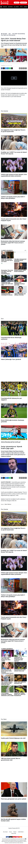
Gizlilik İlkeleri (21, 831)
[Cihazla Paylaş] (12, 68)
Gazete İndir (23, 2)
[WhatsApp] (10, 68)
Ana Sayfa (5, 33)
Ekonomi (10, 6)
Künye (10, 831)
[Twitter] (4, 68)
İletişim (14, 831)
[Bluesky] (6, 68)
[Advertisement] (14, 306)
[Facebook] (2, 68)
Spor (21, 6)
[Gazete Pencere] (4, 2)
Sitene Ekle (13, 833)
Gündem (5, 6)
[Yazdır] (20, 68)
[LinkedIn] (8, 68)
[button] (22, 68)
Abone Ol (16, 2)
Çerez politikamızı (10, 841)
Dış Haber (16, 6)
